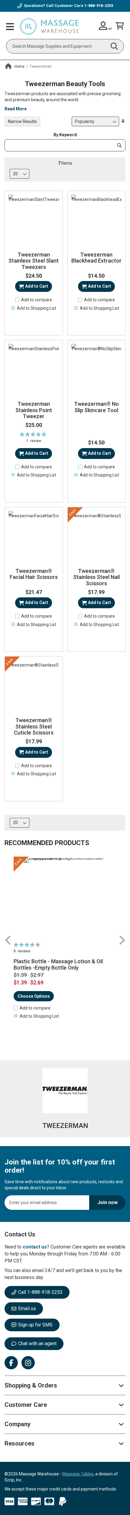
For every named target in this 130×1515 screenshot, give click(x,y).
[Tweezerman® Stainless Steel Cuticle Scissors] (34, 685)
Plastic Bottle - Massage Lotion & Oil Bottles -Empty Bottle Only (58, 964)
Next (121, 940)
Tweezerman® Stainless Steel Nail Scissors (96, 577)
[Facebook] (11, 1362)
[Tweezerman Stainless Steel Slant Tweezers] (34, 220)
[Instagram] (28, 1362)
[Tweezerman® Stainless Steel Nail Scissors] (96, 536)
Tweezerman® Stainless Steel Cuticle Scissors (34, 726)
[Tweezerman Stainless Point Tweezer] (34, 369)
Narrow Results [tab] (22, 121)
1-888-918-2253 (98, 5)
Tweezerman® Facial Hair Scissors (34, 574)
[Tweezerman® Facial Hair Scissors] (34, 536)
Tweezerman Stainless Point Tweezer (33, 410)
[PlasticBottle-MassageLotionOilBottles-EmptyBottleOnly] (65, 899)
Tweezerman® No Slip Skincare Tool (96, 407)
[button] (34, 300)
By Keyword (65, 134)
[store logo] (49, 26)
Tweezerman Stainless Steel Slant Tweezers (33, 261)
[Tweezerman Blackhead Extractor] (96, 220)
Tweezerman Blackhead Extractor (96, 258)
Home (19, 66)
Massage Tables (77, 1473)
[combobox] (65, 46)
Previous (8, 940)
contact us (35, 1247)
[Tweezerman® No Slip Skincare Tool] (96, 369)
